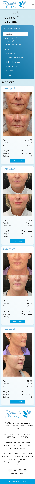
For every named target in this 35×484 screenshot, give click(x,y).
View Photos (17, 161)
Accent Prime (11, 66)
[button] (33, 4)
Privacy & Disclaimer (11, 462)
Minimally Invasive (13, 62)
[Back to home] (14, 4)
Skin (7, 49)
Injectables (9, 34)
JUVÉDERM (11, 38)
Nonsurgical (10, 53)
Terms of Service (24, 462)
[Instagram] (20, 470)
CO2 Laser (9, 71)
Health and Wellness (14, 58)
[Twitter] (25, 470)
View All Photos (13, 28)
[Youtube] (15, 470)
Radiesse (9, 41)
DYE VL (8, 75)
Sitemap (17, 465)
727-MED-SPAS (19, 481)
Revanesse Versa (14, 44)
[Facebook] (10, 470)
